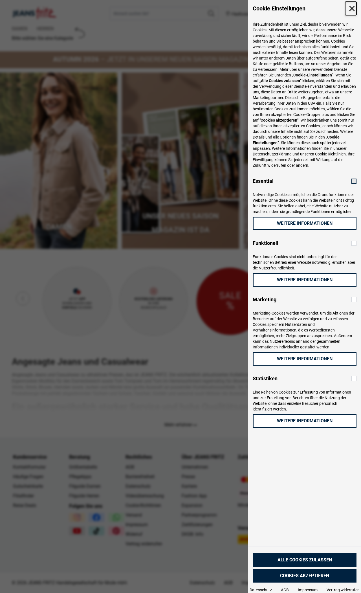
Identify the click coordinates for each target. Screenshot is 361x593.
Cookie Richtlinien (330, 154)
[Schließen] (350, 8)
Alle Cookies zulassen (305, 560)
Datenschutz (261, 590)
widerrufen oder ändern (287, 165)
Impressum (308, 590)
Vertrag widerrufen (343, 590)
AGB (285, 590)
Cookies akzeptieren (304, 575)
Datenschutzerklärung (272, 154)
